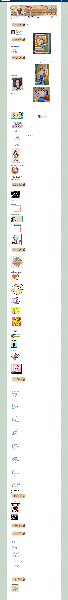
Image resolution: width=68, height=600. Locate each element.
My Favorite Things (14, 429)
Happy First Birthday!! (15, 560)
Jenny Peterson (13, 99)
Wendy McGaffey (14, 106)
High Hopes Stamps (14, 410)
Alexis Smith (17, 129)
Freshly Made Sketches (15, 407)
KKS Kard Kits (14, 416)
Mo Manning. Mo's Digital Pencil (16, 423)
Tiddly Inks (13, 472)
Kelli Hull (17, 137)
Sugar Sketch (14, 457)
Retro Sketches (14, 436)
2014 (12, 541)
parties (13, 434)
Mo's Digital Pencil (14, 424)
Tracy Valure (13, 103)
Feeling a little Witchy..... (15, 566)
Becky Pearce (17, 130)
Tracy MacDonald (14, 102)
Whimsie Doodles (14, 482)
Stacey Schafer (13, 105)
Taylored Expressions (15, 460)
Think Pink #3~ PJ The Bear (16, 559)
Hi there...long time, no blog (16, 552)
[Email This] (35, 120)
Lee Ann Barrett (17, 139)
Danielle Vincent (17, 131)
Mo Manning (13, 422)
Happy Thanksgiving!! (15, 565)
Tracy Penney (17, 145)
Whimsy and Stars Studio (15, 483)
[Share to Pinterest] (39, 120)
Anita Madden (13, 98)
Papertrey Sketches (14, 433)
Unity (12, 474)
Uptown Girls (13, 475)
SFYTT (13, 443)
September (14, 572)
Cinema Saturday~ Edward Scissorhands (16, 555)
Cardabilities (13, 392)
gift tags (13, 408)
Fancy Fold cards (14, 406)
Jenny (18, 30)
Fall (12, 404)
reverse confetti (14, 437)
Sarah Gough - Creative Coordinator (17, 95)
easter (12, 403)
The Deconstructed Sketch (15, 468)
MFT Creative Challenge (15, 421)
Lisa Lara (12, 109)
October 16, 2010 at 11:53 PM (32, 130)
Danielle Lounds (13, 108)
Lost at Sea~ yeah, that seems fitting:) (17, 561)
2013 (12, 542)
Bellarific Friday (14, 389)
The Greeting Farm (14, 470)
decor (12, 402)
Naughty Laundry (14, 553)
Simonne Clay (13, 104)
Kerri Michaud (13, 107)
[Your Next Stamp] (17, 211)
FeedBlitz (16, 52)
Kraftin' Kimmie (17, 138)
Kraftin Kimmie (14, 417)
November (14, 548)
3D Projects (13, 384)
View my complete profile (19, 34)
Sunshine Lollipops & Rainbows (17, 556)
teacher (13, 463)
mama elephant (14, 419)
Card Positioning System (15, 391)
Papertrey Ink (14, 432)
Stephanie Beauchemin (17, 143)
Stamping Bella (14, 456)
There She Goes (14, 471)
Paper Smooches (14, 431)
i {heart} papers (14, 411)
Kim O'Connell (13, 100)
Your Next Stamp (14, 486)
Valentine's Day (14, 476)
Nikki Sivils (13, 430)
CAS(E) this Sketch (14, 393)
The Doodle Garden (14, 469)
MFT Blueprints (14, 420)
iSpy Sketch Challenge (15, 415)
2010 (12, 546)
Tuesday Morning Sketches (16, 473)
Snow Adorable (14, 564)
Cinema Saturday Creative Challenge (17, 397)
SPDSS (13, 449)
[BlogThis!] (36, 120)
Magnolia (13, 418)
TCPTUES (13, 461)
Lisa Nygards (17, 140)
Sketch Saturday (14, 445)
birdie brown (13, 390)
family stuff (13, 405)
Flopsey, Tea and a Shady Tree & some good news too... (17, 569)
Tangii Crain (17, 144)
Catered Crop (14, 394)
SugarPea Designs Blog (15, 94)
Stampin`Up (13, 455)
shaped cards (14, 444)
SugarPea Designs (14, 458)
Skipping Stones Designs (15, 446)
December (14, 547)
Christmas (13, 396)
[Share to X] (37, 120)
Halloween (13, 409)
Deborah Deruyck (17, 132)
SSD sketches (14, 450)
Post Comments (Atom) (33, 135)
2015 (12, 540)
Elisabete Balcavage (17, 134)
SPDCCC (13, 448)
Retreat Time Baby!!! (15, 571)
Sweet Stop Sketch (14, 459)
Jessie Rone (17, 136)
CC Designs (13, 395)
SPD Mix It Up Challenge (15, 447)
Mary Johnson (13, 101)
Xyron (12, 485)
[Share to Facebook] (38, 120)
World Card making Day (15, 484)
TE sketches (13, 462)
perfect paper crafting (15, 435)
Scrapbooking (14, 442)
